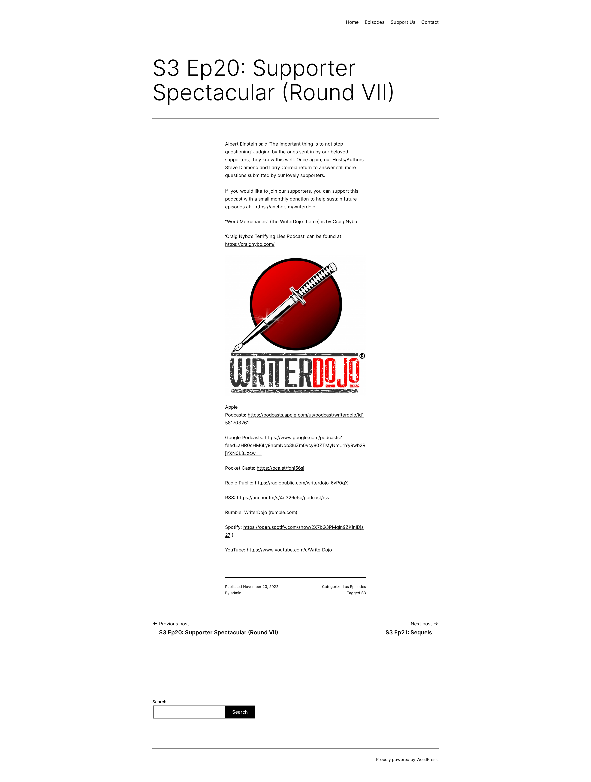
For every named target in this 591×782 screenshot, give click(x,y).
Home (352, 22)
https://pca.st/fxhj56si (280, 468)
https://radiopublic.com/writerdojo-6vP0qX (301, 483)
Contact (430, 22)
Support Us (403, 22)
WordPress (426, 759)
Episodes (374, 22)
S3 (363, 592)
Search (159, 701)
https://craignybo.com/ (249, 244)
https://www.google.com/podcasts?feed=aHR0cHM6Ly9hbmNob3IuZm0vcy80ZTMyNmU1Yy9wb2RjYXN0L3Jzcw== (295, 445)
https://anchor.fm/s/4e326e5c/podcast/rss (283, 497)
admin (236, 592)
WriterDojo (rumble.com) (270, 512)
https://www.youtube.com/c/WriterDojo (289, 550)
